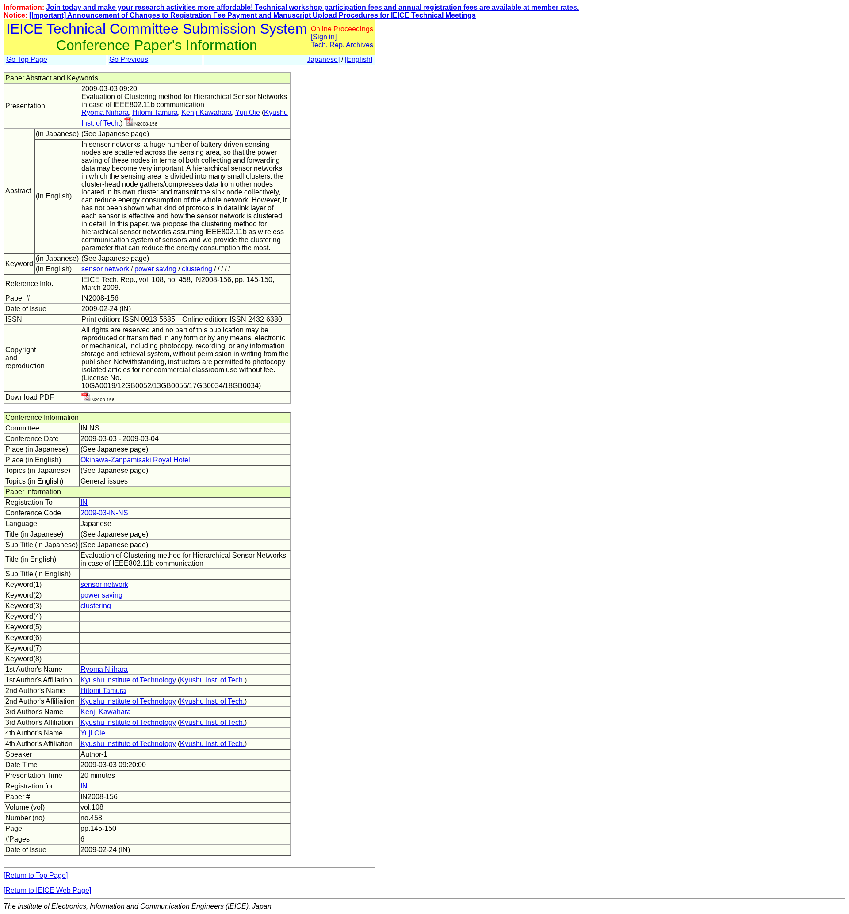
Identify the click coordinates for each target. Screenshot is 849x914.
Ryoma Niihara (105, 112)
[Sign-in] (128, 123)
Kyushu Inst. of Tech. (212, 680)
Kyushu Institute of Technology (128, 680)
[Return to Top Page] (36, 875)
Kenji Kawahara (206, 112)
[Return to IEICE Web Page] (47, 890)
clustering (197, 269)
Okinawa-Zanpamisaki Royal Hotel (135, 460)
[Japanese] (322, 59)
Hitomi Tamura (155, 112)
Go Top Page (26, 59)
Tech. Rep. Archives (342, 45)
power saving (155, 269)
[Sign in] (324, 37)
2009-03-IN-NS (104, 513)
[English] (358, 59)
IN (84, 502)
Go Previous (128, 59)
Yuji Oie (247, 112)
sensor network (105, 269)
